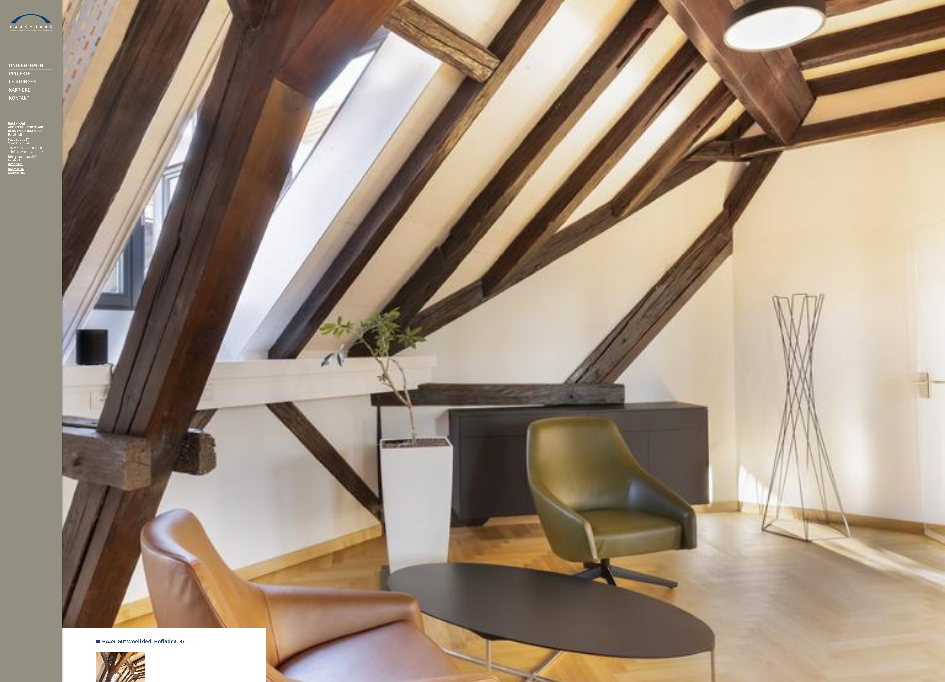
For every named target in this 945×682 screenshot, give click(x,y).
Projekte (20, 74)
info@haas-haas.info (22, 157)
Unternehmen (26, 65)
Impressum (16, 169)
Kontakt (19, 98)
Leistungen (23, 82)
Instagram (15, 164)
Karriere (19, 90)
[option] (472, 341)
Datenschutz (16, 172)
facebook (14, 160)
